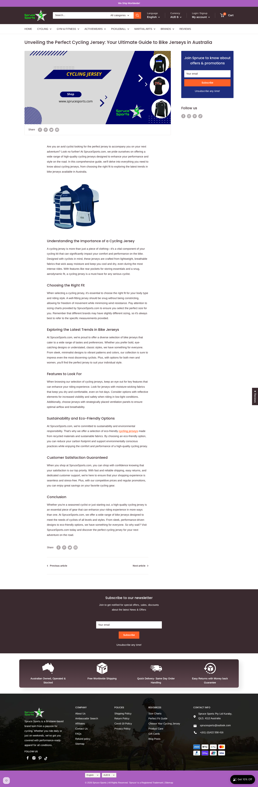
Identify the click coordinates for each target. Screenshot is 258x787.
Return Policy (121, 718)
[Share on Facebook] (40, 129)
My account (200, 17)
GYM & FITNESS (66, 28)
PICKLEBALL (118, 28)
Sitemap (79, 743)
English (90, 775)
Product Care (155, 728)
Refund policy (82, 738)
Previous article (58, 565)
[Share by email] (57, 129)
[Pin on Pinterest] (46, 129)
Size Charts (155, 713)
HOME (28, 28)
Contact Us (81, 728)
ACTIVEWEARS (94, 28)
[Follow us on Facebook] (183, 116)
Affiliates (80, 723)
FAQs (78, 733)
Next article (139, 565)
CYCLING (42, 28)
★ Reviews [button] (255, 396)
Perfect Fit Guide (157, 718)
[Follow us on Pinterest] (195, 116)
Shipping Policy (123, 713)
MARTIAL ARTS (143, 28)
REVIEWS (185, 28)
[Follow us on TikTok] (200, 116)
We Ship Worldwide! (129, 3)
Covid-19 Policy (123, 723)
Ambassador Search (86, 718)
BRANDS (166, 28)
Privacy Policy (122, 728)
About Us (80, 713)
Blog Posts (154, 738)
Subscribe (207, 82)
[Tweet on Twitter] (51, 129)
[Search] (137, 15)
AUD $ (106, 775)
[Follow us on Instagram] (189, 116)
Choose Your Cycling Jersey (164, 723)
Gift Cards (154, 733)
